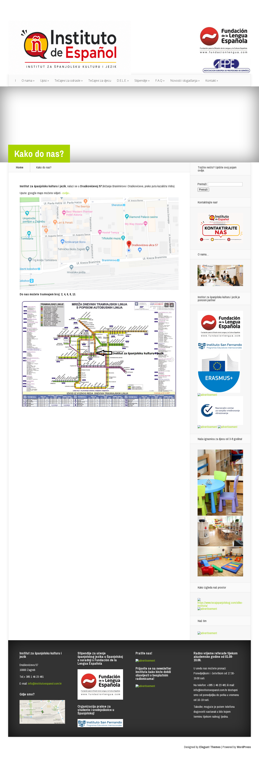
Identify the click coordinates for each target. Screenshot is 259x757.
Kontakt (210, 80)
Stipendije (140, 80)
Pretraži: (202, 184)
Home (19, 167)
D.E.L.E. (121, 80)
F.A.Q (158, 80)
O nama (27, 80)
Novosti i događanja (183, 80)
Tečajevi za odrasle (67, 80)
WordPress (244, 747)
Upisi (43, 80)
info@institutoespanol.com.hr (45, 683)
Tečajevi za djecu (99, 80)
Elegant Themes (210, 747)
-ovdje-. (65, 193)
